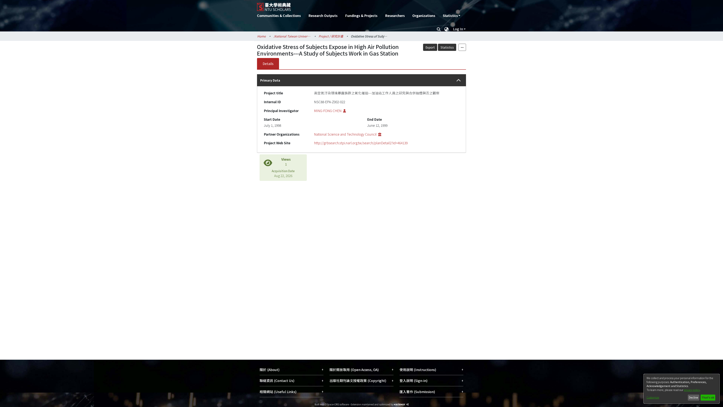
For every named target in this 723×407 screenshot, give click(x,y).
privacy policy (692, 390)
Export (430, 47)
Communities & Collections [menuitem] (279, 15)
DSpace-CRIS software (337, 404)
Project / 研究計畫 (331, 36)
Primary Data (270, 80)
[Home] (341, 5)
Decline (693, 397)
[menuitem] (451, 15)
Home (261, 36)
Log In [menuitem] (458, 29)
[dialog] (681, 388)
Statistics (447, 47)
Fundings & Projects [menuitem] (361, 15)
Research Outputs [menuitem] (323, 15)
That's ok (708, 397)
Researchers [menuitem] (395, 15)
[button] (458, 80)
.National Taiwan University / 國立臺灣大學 (292, 36)
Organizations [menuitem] (423, 15)
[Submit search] (438, 29)
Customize (653, 397)
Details (268, 63)
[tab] (361, 80)
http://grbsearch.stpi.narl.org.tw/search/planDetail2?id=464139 (361, 143)
